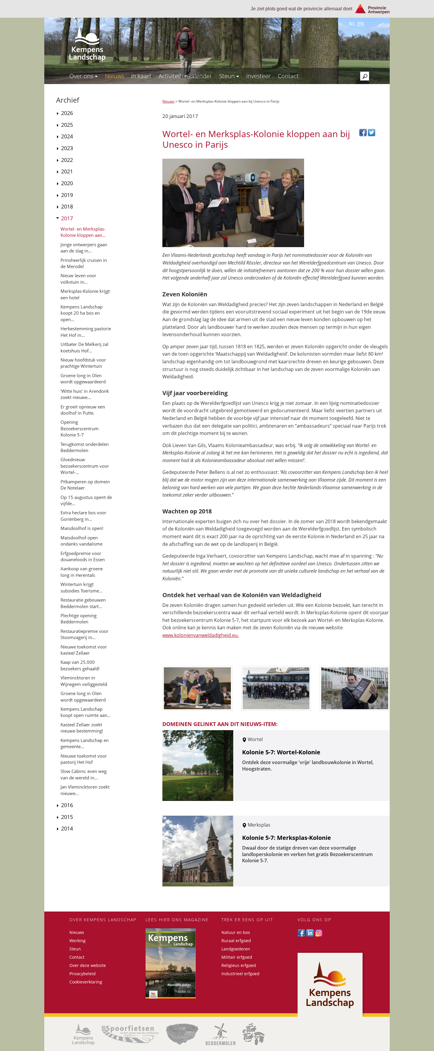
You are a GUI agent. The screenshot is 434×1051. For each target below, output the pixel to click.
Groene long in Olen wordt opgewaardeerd (83, 378)
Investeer (258, 76)
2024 (67, 136)
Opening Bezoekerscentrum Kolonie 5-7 (80, 428)
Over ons (82, 76)
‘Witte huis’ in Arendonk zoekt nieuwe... (85, 394)
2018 (67, 206)
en (361, 23)
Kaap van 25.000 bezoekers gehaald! (80, 665)
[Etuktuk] (253, 1034)
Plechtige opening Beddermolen (79, 618)
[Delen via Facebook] (363, 132)
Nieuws (114, 76)
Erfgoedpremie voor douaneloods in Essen (83, 556)
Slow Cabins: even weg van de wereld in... (84, 774)
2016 (67, 805)
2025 (67, 124)
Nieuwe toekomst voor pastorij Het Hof (84, 759)
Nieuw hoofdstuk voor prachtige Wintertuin (83, 363)
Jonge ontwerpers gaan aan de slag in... (84, 248)
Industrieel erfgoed (240, 973)
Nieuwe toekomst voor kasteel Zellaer (84, 650)
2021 (67, 171)
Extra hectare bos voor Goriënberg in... (83, 516)
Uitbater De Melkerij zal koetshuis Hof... (84, 347)
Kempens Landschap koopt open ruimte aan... (86, 712)
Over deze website (87, 965)
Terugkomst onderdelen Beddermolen (85, 447)
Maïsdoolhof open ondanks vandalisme (81, 541)
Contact (288, 76)
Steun (227, 76)
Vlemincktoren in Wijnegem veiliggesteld (84, 681)
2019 (67, 194)
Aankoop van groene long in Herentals (82, 572)
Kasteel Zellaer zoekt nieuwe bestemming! (82, 728)
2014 (67, 828)
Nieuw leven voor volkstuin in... (78, 278)
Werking (77, 940)
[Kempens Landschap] (83, 1034)
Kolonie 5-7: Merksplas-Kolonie (286, 838)
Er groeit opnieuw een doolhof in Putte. (83, 410)
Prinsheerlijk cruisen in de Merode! (84, 263)
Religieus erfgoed (238, 965)
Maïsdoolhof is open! (82, 528)
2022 (67, 159)
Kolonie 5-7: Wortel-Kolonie (281, 752)
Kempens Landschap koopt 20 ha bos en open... (81, 313)
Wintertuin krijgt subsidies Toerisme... (81, 587)
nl (352, 23)
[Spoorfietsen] (130, 1034)
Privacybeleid (82, 973)
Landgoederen (235, 949)
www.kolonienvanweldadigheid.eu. (200, 635)
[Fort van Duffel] (182, 1034)
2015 (67, 816)
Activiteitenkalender (185, 76)
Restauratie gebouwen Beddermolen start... (83, 603)
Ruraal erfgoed (236, 940)
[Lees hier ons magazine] (179, 963)
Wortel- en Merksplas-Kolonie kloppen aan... (83, 232)
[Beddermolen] (220, 1034)
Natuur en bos (235, 932)
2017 (67, 218)
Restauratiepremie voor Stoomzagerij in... (84, 634)
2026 (67, 112)
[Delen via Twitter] (371, 132)
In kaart (141, 76)
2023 (67, 148)
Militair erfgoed (236, 957)
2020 (67, 183)
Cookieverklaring (85, 982)
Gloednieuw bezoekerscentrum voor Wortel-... (85, 465)
